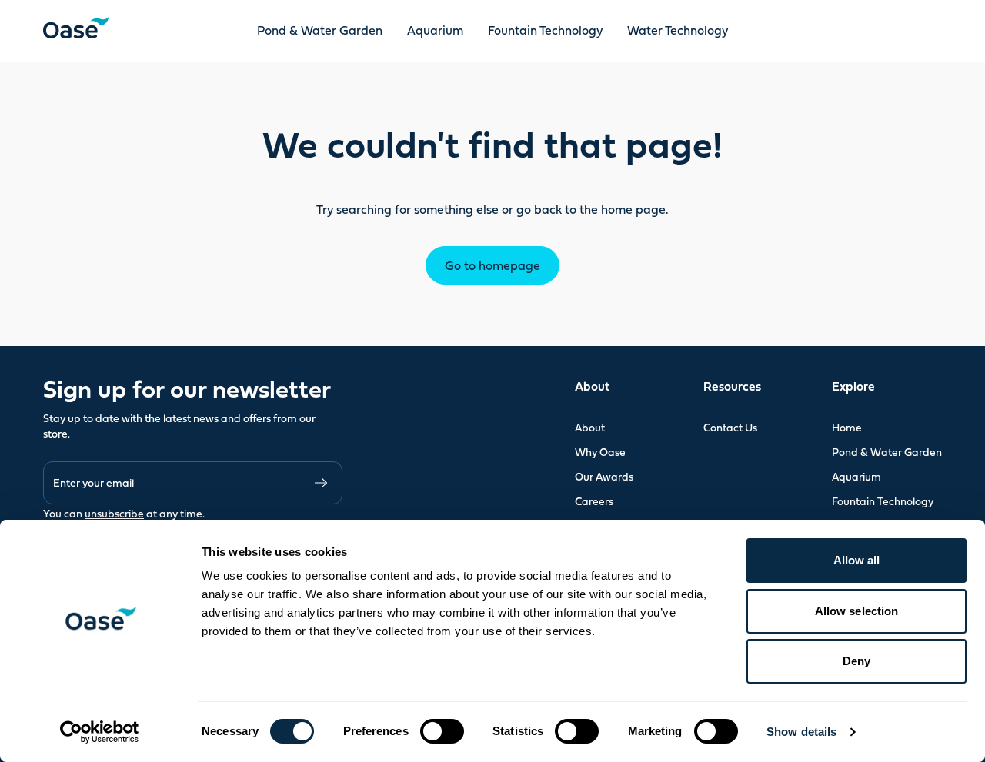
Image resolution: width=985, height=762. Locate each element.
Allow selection (857, 610)
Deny (856, 660)
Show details (801, 731)
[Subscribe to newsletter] (321, 483)
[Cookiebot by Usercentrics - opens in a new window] (99, 732)
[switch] (442, 731)
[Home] (76, 27)
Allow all (856, 560)
